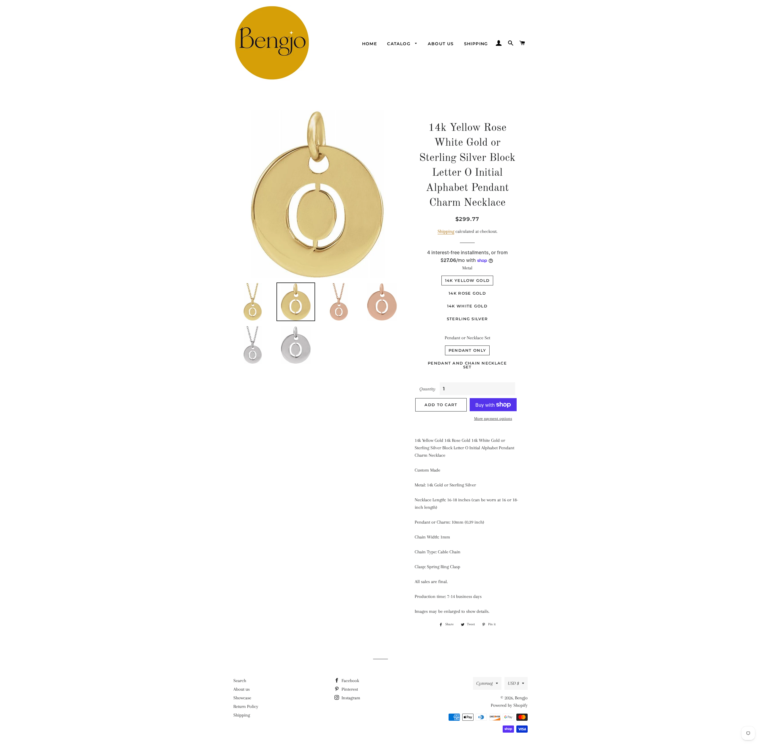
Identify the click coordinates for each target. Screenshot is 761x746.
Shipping (476, 43)
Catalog (399, 43)
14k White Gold (467, 306)
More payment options (493, 418)
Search (239, 680)
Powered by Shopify (509, 705)
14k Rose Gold (467, 293)
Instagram (350, 698)
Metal (467, 268)
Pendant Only (467, 350)
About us (441, 43)
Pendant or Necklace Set (467, 337)
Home (369, 43)
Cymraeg (484, 683)
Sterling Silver (467, 318)
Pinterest (349, 689)
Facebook (349, 680)
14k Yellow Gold (467, 280)
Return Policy (245, 706)
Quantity (427, 389)
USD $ (513, 683)
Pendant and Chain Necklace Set (467, 365)
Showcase (242, 698)
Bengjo (521, 698)
